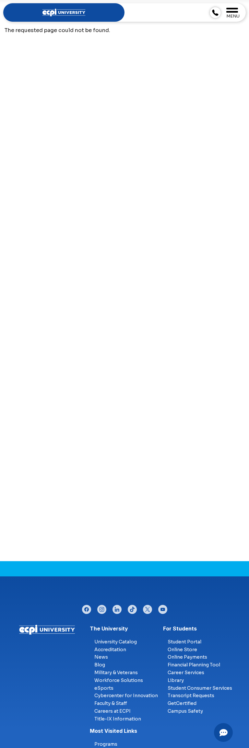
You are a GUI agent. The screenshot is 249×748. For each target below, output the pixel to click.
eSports (103, 688)
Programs (105, 744)
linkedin (117, 608)
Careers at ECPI (112, 711)
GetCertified (182, 703)
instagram (101, 608)
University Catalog (115, 642)
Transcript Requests (191, 695)
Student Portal (184, 642)
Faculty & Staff (110, 703)
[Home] (47, 629)
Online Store (182, 649)
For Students (180, 628)
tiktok (132, 608)
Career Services (186, 672)
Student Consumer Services (200, 688)
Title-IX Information (117, 719)
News (101, 657)
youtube (162, 608)
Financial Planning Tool (194, 665)
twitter (147, 608)
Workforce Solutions (118, 680)
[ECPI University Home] (64, 12)
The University (109, 628)
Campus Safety (185, 711)
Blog (99, 665)
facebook (86, 608)
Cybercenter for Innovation (126, 695)
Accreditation (110, 649)
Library (176, 680)
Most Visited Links (113, 731)
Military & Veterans (116, 672)
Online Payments (187, 657)
